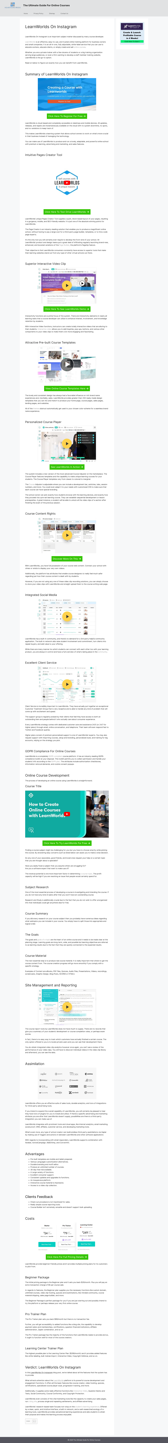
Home (26, 13)
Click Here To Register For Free (65, 116)
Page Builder (64, 245)
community (102, 652)
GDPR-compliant (55, 756)
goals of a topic (43, 940)
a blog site (32, 1401)
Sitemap (52, 13)
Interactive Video (80, 1391)
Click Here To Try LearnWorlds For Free (65, 843)
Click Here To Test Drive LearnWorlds (65, 211)
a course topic (86, 874)
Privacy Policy (38, 13)
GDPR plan (55, 761)
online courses (80, 47)
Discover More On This (65, 558)
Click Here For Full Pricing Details (65, 1257)
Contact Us (64, 13)
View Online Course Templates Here (65, 388)
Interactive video (44, 329)
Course (32, 484)
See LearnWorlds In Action (65, 467)
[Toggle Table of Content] (33, 1421)
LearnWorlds (30, 42)
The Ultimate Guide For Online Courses (46, 5)
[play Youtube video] (67, 182)
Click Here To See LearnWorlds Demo (65, 309)
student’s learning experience (87, 1407)
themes (36, 409)
